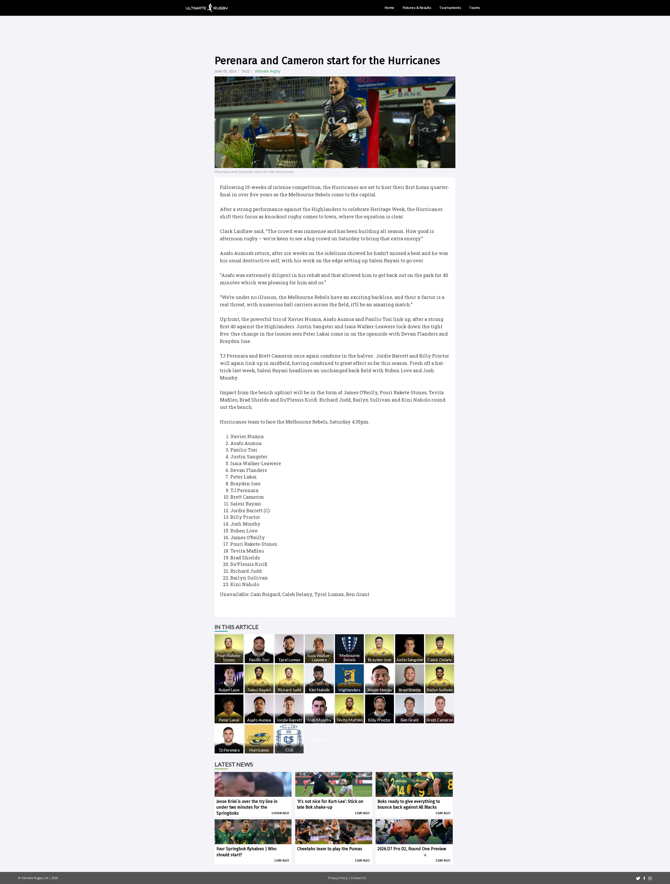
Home (389, 7)
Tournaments (450, 7)
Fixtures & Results (417, 7)
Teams (474, 7)
